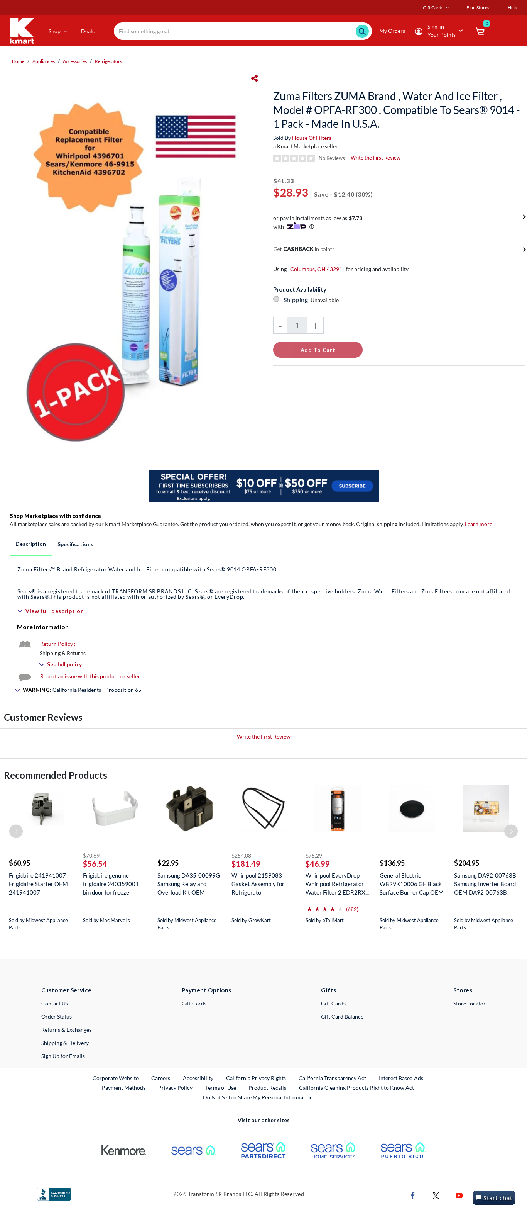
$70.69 (91, 855)
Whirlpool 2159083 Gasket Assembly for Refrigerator (257, 884)
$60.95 (19, 863)
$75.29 (314, 855)
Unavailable (326, 300)
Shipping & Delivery (65, 1042)
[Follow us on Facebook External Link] (413, 1195)
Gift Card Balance (342, 1016)
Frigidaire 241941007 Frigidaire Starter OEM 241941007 (38, 884)
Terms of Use (220, 1087)
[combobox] (243, 31)
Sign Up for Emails (63, 1056)
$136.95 (392, 863)
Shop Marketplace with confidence (55, 516)
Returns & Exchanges (66, 1029)
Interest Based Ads (401, 1078)
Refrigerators (108, 61)
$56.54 (95, 863)
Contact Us (54, 1003)
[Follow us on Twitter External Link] (436, 1195)
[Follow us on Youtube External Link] (459, 1195)
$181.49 (245, 863)
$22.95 (168, 863)
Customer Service (66, 990)
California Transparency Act (332, 1078)
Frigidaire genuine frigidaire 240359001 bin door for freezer (111, 884)
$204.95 (466, 863)
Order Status (56, 1016)
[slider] (325, 906)
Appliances (43, 61)
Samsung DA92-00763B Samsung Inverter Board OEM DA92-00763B (485, 884)
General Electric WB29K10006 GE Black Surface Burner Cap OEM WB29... (412, 884)
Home (18, 61)
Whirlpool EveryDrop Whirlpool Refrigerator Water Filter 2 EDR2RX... (337, 884)
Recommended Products (55, 775)
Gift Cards (194, 1003)
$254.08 (241, 855)
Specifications (75, 544)
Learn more (478, 524)
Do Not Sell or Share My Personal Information (258, 1097)
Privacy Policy (175, 1087)
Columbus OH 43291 (316, 269)
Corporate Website (116, 1077)
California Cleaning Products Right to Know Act (356, 1087)
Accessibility (198, 1078)
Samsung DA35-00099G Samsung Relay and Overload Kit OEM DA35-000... (188, 884)
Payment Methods (123, 1087)
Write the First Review (375, 158)
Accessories (75, 61)
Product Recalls (267, 1087)
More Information (43, 626)
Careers (161, 1077)
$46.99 (318, 863)
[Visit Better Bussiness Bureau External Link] (54, 1193)
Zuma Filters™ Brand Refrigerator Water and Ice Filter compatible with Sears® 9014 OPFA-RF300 (264, 583)
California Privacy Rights (256, 1078)
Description (30, 543)
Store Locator (469, 1003)
